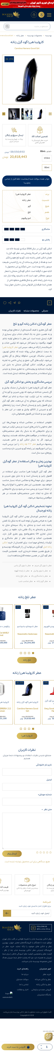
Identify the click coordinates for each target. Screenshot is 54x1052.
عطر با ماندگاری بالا (39, 576)
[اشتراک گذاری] (47, 1031)
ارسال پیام (12, 853)
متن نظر (47, 809)
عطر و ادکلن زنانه (43, 984)
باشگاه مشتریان (44, 994)
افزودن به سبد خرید (16, 1047)
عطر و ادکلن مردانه (43, 979)
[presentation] (3, 113)
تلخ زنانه (27, 660)
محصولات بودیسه (34, 35)
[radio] (47, 158)
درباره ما (24, 974)
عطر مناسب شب (25, 581)
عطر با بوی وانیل (40, 570)
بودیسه (48, 35)
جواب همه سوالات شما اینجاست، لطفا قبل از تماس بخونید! (27, 181)
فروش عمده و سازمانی (41, 989)
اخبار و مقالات (22, 989)
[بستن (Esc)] (44, 1031)
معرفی (45, 310)
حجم (49, 151)
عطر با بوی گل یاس (22, 565)
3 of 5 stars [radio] (44, 852)
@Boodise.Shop (43, 929)
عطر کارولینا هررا (23, 194)
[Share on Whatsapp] (19, 303)
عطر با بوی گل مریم (43, 565)
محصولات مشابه (31, 310)
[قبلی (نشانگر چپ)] (53, 1035)
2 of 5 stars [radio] (47, 852)
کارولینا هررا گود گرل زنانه (27, 702)
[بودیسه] (11, 14)
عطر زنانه (20, 35)
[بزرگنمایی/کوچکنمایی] (53, 1031)
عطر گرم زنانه (42, 581)
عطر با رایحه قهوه (22, 570)
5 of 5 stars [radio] (37, 852)
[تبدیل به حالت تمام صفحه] (50, 1031)
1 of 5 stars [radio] (50, 852)
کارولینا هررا (27, 735)
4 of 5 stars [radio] (40, 852)
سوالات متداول (22, 979)
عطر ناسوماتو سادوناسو (27, 626)
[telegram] (15, 303)
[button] (33, 653)
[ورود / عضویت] (41, 15)
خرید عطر (47, 974)
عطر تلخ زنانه (22, 576)
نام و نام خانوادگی (43, 764)
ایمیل (49, 779)
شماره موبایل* (45, 794)
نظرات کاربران (15, 310)
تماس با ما (23, 984)
